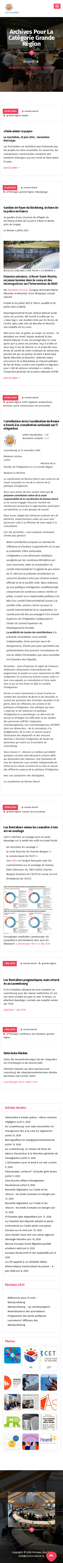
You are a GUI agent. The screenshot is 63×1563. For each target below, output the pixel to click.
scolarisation (27, 406)
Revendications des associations (26, 1311)
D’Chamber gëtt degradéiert (21, 1216)
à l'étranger (12, 192)
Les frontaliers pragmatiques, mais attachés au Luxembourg (31, 981)
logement (33, 402)
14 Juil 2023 (10, 187)
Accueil (28, 62)
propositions (45, 402)
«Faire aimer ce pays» (18, 131)
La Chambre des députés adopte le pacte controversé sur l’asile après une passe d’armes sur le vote (29, 1226)
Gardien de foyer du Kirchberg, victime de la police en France (31, 209)
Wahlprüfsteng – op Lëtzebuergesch (29, 1306)
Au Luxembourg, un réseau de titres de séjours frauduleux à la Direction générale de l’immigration (31, 1154)
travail (25, 812)
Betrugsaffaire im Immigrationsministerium (30, 1139)
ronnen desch (31, 111)
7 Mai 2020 (9, 963)
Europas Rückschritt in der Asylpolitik (27, 1252)
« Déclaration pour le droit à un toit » (27, 1162)
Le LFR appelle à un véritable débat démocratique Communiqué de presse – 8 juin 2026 (29, 1266)
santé (16, 406)
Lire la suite (10, 167)
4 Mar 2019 (9, 1029)
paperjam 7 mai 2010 (15, 1009)
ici (46, 438)
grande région (13, 115)
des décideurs (39, 1034)
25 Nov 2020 (10, 397)
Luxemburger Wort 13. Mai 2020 (33, 943)
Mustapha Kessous (18, 290)
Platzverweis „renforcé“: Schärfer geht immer (31, 1171)
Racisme (7, 406)
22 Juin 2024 (10, 111)
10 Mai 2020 (10, 807)
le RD (24, 402)
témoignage (41, 192)
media (25, 115)
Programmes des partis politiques (27, 1315)
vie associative (42, 406)
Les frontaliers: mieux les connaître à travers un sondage (31, 829)
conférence (25, 1034)
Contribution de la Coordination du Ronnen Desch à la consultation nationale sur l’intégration (31, 425)
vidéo (14, 860)
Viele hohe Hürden (15, 1053)
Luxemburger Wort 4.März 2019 (20, 1082)
